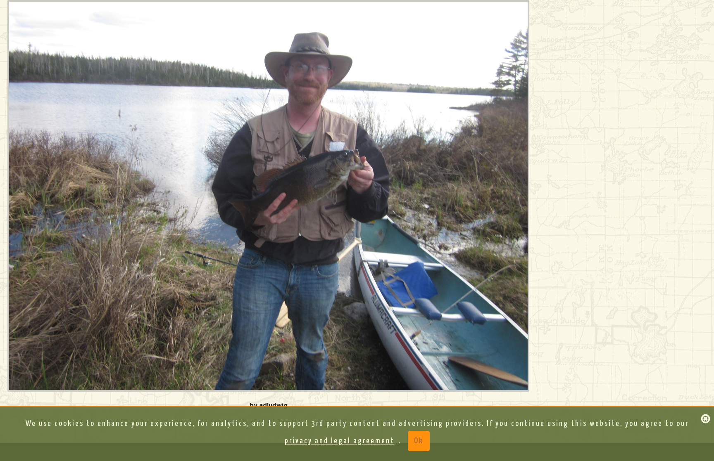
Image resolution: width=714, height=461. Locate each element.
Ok (419, 441)
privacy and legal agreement (340, 441)
